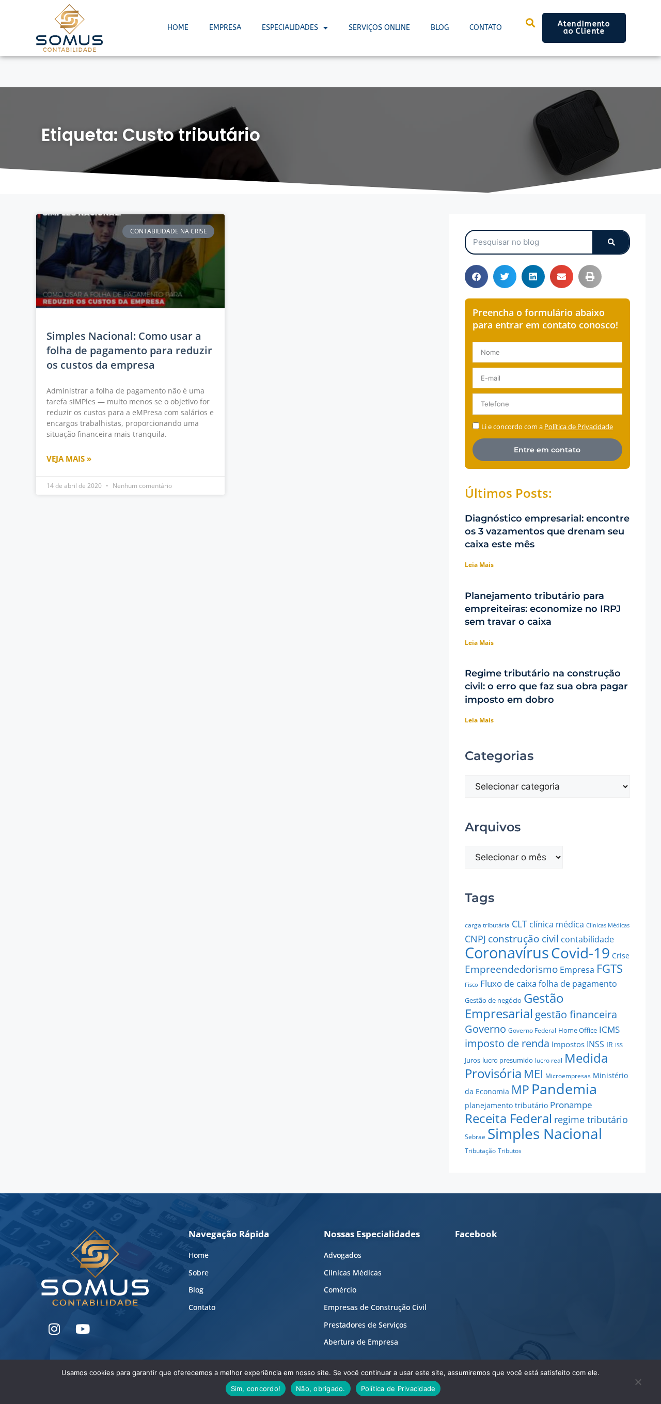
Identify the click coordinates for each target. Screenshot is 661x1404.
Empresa (225, 27)
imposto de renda (507, 1043)
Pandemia (564, 1088)
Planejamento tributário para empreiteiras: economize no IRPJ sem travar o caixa (543, 608)
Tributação (480, 1151)
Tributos (510, 1151)
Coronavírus (507, 952)
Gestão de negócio (493, 1000)
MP (520, 1089)
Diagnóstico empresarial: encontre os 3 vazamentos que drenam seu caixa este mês (547, 531)
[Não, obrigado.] (637, 1384)
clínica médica (556, 924)
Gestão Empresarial (514, 1005)
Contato (485, 27)
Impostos (568, 1044)
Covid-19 (580, 953)
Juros (472, 1060)
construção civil (523, 938)
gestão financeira (576, 1014)
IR (609, 1044)
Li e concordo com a (547, 426)
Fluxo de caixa (508, 983)
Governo (485, 1029)
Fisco (471, 984)
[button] (476, 276)
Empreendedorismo (511, 969)
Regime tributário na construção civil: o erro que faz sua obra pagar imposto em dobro (546, 686)
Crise (620, 955)
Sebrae (475, 1136)
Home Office (577, 1030)
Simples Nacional (544, 1133)
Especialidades (290, 27)
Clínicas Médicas (607, 925)
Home (177, 27)
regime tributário (591, 1119)
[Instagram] (54, 1329)
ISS (619, 1045)
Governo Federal (532, 1030)
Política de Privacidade (398, 1388)
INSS (595, 1044)
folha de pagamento (578, 983)
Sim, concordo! (256, 1388)
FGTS (609, 968)
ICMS (609, 1029)
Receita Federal (508, 1118)
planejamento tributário (506, 1105)
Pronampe (571, 1105)
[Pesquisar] (610, 242)
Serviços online (379, 27)
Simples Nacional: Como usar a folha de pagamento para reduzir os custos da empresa (129, 350)
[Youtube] (83, 1329)
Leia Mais (479, 564)
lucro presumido (507, 1060)
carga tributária (487, 925)
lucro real (548, 1060)
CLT (519, 923)
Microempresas (568, 1075)
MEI (533, 1074)
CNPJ (475, 939)
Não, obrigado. (320, 1388)
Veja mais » (68, 458)
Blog (440, 27)
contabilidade (587, 939)
